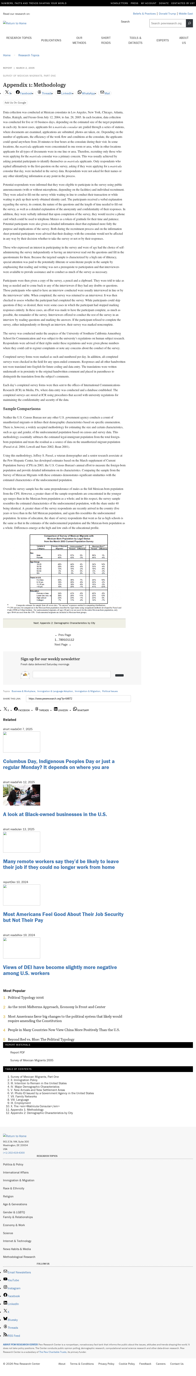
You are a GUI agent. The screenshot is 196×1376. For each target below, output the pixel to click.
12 (72, 639)
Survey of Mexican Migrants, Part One (29, 75)
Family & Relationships (18, 1217)
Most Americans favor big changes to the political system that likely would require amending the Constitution (65, 1018)
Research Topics (19, 38)
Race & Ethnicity (13, 1188)
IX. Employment (21, 1103)
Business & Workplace (23, 691)
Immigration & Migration (87, 691)
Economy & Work (14, 1225)
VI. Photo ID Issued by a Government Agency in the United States (52, 1093)
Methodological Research (19, 1257)
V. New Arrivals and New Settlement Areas (38, 1090)
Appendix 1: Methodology (27, 1109)
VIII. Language (20, 1099)
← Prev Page (63, 635)
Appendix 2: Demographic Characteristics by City (42, 1113)
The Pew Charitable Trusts (52, 1352)
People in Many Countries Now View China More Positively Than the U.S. (64, 1030)
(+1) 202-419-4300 (14, 1152)
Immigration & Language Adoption (55, 691)
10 (65, 639)
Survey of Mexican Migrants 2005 (31, 1060)
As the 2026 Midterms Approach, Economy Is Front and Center (56, 1007)
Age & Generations (15, 1204)
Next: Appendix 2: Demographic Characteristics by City (64, 623)
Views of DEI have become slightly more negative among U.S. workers (60, 970)
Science (8, 1233)
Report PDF (17, 1052)
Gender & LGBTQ (14, 1212)
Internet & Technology (17, 1241)
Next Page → (63, 644)
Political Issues (110, 691)
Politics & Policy (13, 1164)
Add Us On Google (15, 102)
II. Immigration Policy (24, 1080)
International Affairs (16, 1172)
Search (125, 21)
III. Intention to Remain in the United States (39, 1083)
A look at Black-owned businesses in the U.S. (55, 814)
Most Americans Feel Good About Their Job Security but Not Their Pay (63, 917)
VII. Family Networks (24, 1096)
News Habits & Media (17, 1249)
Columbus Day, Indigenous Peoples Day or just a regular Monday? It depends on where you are (59, 764)
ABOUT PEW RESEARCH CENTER (20, 1344)
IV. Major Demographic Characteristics (35, 1086)
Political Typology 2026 (26, 997)
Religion (8, 1196)
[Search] (189, 23)
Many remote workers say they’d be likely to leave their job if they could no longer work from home (61, 864)
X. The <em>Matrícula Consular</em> (35, 1106)
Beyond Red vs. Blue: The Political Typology (41, 1039)
